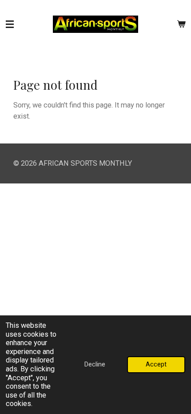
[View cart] (181, 24)
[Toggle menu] (10, 24)
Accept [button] (156, 364)
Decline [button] (94, 364)
